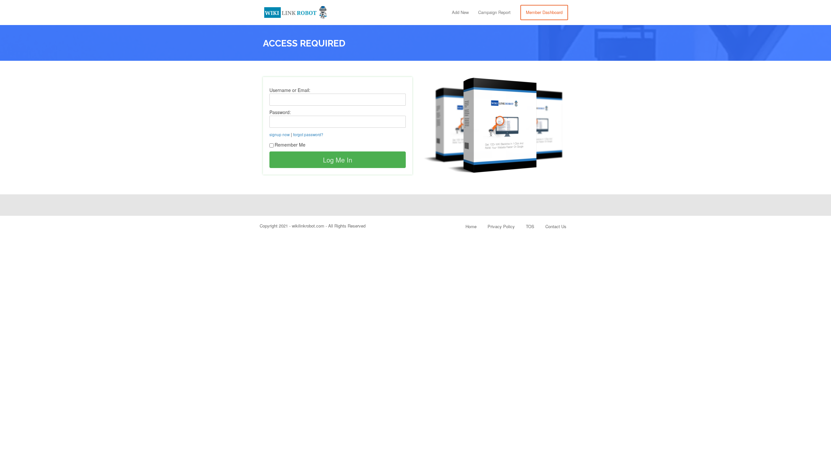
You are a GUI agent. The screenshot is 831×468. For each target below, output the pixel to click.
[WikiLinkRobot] (295, 11)
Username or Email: (289, 90)
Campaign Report (494, 12)
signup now (279, 134)
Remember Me (290, 144)
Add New (460, 12)
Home (471, 226)
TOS (530, 226)
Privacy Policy (501, 226)
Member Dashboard (544, 12)
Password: (280, 112)
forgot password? (308, 134)
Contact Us (555, 226)
